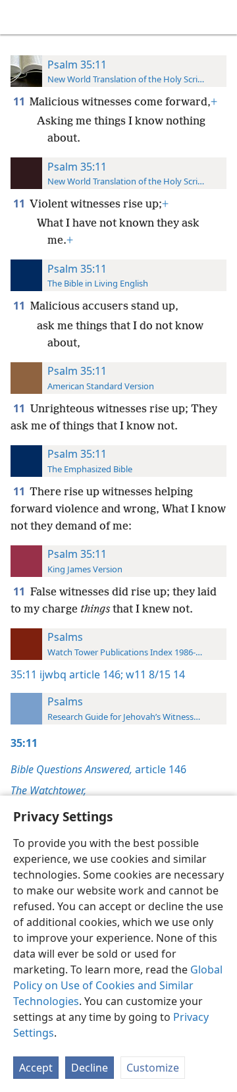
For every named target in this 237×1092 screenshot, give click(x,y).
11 (20, 101)
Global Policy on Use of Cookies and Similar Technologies (118, 985)
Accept (36, 1067)
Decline (89, 1067)
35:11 (24, 674)
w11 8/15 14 (154, 674)
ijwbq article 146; (81, 674)
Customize (152, 1067)
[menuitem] (20, 17)
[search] (220, 17)
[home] (20, 17)
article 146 (98, 769)
